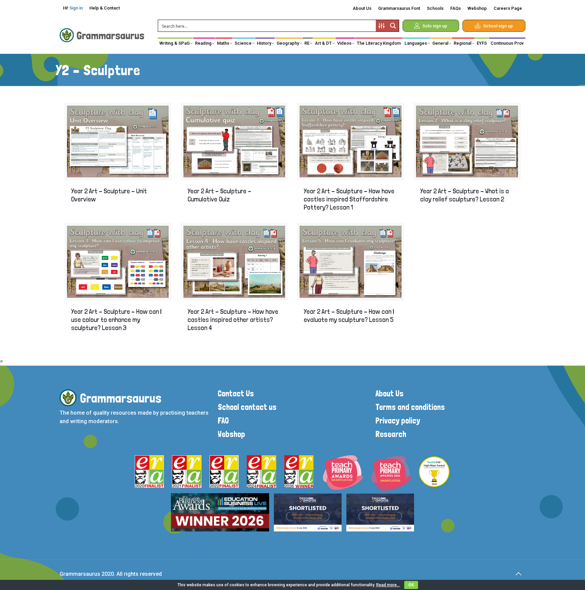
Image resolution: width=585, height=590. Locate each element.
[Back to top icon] (518, 574)
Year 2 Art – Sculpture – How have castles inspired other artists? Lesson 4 (233, 319)
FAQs (455, 8)
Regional (462, 43)
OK (411, 585)
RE (306, 43)
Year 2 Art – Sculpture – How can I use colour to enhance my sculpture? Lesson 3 (116, 319)
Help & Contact (104, 7)
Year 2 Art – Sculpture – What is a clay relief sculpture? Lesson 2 (464, 195)
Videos (344, 43)
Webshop (477, 8)
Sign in (76, 7)
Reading (203, 43)
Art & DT (323, 43)
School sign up (498, 25)
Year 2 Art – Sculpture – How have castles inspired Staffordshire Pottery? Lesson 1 (349, 199)
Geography (288, 43)
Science (243, 43)
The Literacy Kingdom (379, 43)
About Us (362, 8)
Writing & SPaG (174, 43)
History (264, 43)
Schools (435, 8)
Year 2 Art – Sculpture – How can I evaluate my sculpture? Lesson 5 (349, 315)
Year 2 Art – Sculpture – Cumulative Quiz (219, 195)
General (440, 43)
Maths (223, 43)
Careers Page (508, 8)
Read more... (388, 585)
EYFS (482, 43)
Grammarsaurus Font (399, 8)
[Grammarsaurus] (102, 35)
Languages (416, 43)
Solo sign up (434, 25)
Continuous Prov (507, 43)
